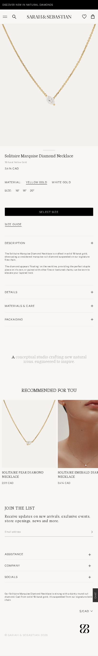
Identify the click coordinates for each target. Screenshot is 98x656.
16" (17, 190)
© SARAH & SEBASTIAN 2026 (26, 635)
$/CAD (84, 611)
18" (24, 190)
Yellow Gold (36, 182)
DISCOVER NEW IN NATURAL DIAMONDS (27, 4)
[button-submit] (91, 532)
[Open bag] (93, 16)
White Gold (61, 182)
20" (32, 190)
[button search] (14, 16)
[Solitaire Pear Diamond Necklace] (29, 434)
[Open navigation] (5, 16)
